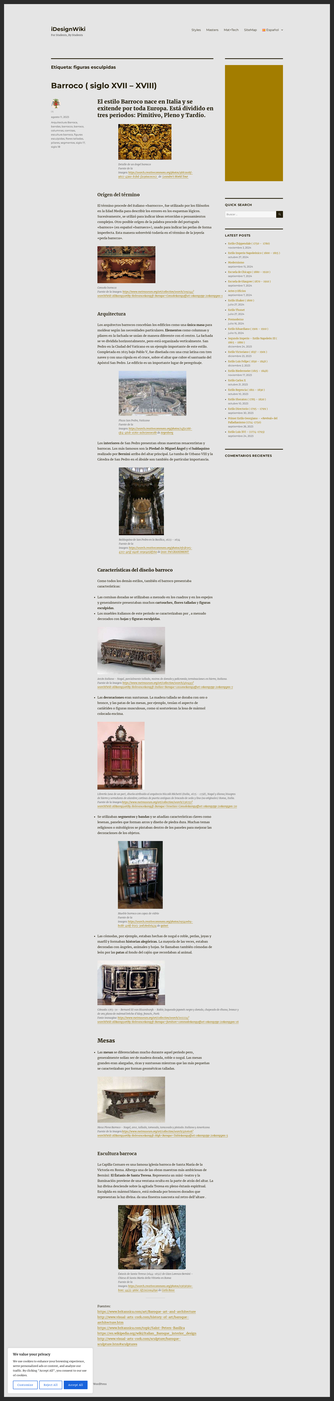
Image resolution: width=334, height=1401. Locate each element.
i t (52, 111)
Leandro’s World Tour (175, 176)
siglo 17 (80, 142)
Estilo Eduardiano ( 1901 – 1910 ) (248, 329)
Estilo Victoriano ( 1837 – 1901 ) (247, 352)
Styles (196, 30)
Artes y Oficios (237, 291)
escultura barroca (62, 134)
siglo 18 (55, 146)
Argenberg (167, 432)
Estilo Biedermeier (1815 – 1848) (248, 371)
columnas (57, 130)
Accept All (75, 1385)
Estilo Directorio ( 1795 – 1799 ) (248, 409)
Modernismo (236, 262)
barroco (79, 126)
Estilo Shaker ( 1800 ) (241, 300)
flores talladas (74, 138)
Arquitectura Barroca (64, 122)
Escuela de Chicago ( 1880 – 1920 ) (249, 272)
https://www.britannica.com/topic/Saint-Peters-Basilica (141, 1328)
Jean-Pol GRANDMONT (175, 552)
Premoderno (236, 319)
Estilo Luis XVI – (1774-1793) (246, 432)
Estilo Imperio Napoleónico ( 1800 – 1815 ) (254, 253)
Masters (212, 30)
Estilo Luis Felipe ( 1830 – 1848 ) (248, 361)
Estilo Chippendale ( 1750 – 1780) (249, 243)
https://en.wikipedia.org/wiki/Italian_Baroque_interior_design (146, 1333)
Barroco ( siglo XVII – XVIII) (104, 85)
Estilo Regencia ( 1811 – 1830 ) (246, 390)
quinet (165, 925)
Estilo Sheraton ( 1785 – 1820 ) (247, 399)
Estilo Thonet (236, 310)
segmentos (68, 142)
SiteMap (250, 30)
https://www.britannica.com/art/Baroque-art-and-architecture (146, 1312)
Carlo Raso (168, 1290)
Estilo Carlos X (237, 380)
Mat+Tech (231, 30)
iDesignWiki (68, 29)
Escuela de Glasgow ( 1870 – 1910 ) (249, 281)
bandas (55, 126)
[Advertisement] (255, 123)
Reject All (51, 1385)
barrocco (67, 126)
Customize (25, 1385)
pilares (55, 142)
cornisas (70, 130)
